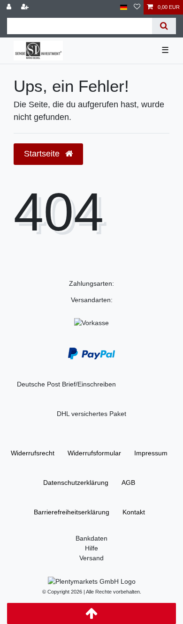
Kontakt (133, 512)
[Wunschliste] (137, 7)
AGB (128, 482)
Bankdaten (91, 538)
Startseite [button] (43, 153)
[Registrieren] (26, 7)
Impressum (151, 453)
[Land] (123, 7)
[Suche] (164, 26)
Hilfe (91, 548)
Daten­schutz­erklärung (75, 482)
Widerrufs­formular (94, 453)
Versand (91, 558)
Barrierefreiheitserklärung (71, 512)
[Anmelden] (9, 7)
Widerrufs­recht (32, 453)
